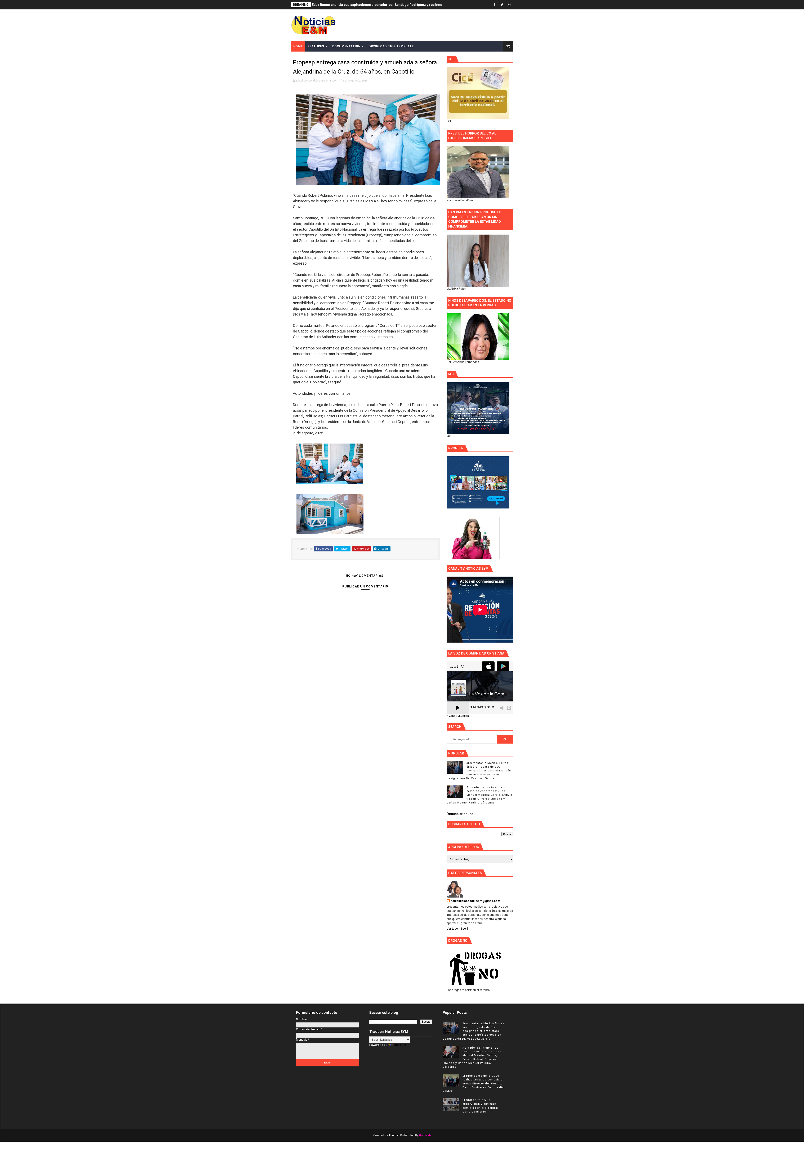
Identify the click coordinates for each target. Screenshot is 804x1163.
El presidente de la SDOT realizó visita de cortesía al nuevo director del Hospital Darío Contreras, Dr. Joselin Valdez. (473, 1083)
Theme (393, 1135)
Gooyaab (425, 1135)
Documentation (346, 46)
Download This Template (391, 46)
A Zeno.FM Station (458, 716)
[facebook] (494, 4)
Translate (399, 1045)
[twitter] (502, 4)
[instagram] (509, 4)
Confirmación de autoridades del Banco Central (349, 5)
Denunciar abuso (460, 814)
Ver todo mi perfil (458, 928)
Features (316, 46)
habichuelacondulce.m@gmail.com (475, 901)
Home (298, 46)
